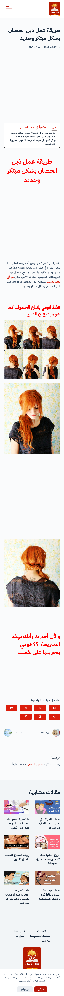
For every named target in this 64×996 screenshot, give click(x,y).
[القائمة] (9, 9)
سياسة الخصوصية (39, 936)
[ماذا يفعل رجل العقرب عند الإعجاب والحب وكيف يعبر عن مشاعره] (16, 878)
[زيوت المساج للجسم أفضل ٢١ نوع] (16, 842)
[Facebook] (54, 708)
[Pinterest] (26, 708)
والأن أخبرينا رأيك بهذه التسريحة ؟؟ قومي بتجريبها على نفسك (32, 142)
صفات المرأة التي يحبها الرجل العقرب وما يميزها (48, 823)
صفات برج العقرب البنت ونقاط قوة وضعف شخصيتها (49, 894)
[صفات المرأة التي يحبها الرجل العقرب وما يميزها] (47, 807)
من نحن (45, 941)
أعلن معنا (19, 931)
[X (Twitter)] (40, 708)
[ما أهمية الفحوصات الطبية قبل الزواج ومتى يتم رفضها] (16, 807)
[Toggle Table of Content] (52, 128)
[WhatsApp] (40, 717)
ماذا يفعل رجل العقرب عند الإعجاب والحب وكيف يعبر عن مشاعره (16, 896)
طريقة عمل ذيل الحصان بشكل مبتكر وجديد (33, 133)
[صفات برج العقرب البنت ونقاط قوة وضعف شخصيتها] (47, 878)
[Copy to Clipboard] (26, 717)
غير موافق (24, 989)
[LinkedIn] (11, 708)
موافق (41, 989)
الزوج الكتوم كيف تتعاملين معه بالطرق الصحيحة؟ (48, 859)
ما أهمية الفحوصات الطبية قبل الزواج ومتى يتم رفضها (17, 823)
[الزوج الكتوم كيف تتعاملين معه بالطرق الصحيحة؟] (47, 842)
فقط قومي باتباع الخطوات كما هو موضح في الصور (35, 136)
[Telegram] (54, 717)
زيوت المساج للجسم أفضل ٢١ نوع (16, 857)
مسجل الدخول (35, 764)
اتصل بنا (20, 936)
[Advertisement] (32, 87)
